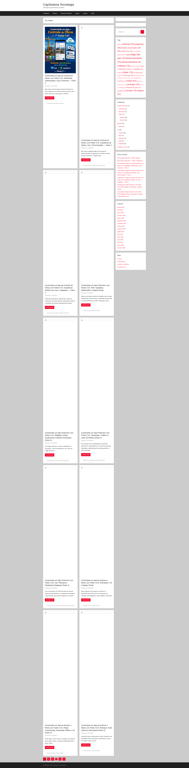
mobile (131, 81)
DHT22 (138, 66)
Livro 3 (127, 78)
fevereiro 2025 (121, 248)
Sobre (92, 13)
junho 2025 (120, 237)
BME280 (138, 51)
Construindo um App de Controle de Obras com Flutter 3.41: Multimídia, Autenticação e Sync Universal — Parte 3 (130, 166)
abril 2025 (120, 242)
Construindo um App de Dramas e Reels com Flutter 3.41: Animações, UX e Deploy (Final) (96, 582)
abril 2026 (120, 210)
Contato (85, 13)
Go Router (138, 72)
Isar (130, 75)
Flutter (57, 103)
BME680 (119, 54)
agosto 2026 (120, 207)
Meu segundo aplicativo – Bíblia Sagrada (128, 158)
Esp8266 (138, 69)
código (135, 54)
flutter (128, 72)
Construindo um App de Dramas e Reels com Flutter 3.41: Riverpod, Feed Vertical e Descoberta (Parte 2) (96, 727)
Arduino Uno (126, 51)
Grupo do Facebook (66, 13)
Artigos (77, 13)
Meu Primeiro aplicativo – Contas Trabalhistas (130, 160)
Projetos (61, 103)
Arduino (126, 48)
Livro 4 (132, 78)
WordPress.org (121, 267)
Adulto (119, 44)
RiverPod (102, 165)
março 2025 (120, 245)
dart (121, 58)
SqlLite (138, 87)
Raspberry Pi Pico (122, 147)
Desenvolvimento (51, 103)
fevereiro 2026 (121, 215)
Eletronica (121, 138)
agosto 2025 (120, 231)
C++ (126, 55)
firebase (120, 72)
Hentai (119, 75)
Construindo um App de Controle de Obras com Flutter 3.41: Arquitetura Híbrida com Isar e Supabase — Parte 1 (130, 180)
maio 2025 (120, 239)
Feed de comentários (123, 264)
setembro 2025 (121, 229)
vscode (131, 90)
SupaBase (121, 91)
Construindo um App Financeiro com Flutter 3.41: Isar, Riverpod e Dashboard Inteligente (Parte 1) (59, 582)
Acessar (119, 259)
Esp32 (132, 69)
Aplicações (122, 111)
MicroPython (121, 81)
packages (133, 84)
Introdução (46, 13)
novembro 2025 (121, 223)
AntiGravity (58, 605)
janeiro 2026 (120, 218)
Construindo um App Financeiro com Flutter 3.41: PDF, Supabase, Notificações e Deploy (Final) (95, 287)
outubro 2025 (121, 226)
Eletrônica (124, 69)
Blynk (120, 135)
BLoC (134, 51)
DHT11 (132, 66)
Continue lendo (49, 97)
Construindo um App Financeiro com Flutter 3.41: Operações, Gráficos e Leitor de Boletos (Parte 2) (95, 435)
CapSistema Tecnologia (58, 4)
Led (135, 75)
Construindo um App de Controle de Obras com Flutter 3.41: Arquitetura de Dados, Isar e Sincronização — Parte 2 (96, 142)
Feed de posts (121, 261)
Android (128, 44)
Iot (124, 75)
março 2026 (120, 212)
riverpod (130, 87)
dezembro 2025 (121, 221)
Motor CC (124, 84)
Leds (139, 75)
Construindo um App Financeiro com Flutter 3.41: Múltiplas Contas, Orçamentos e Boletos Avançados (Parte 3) (130, 194)
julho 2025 (120, 234)
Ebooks (55, 13)
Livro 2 (122, 78)
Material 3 (138, 78)
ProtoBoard (122, 87)
